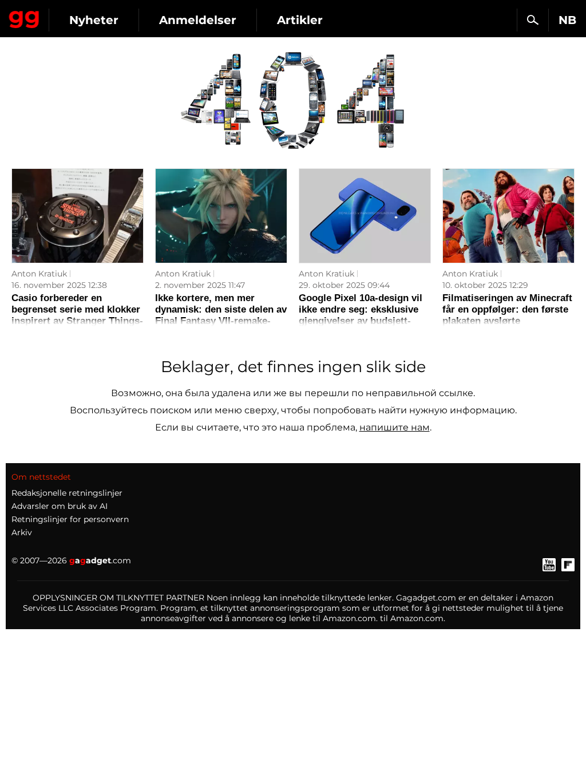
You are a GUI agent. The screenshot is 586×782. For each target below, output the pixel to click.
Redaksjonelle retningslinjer (66, 493)
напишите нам (394, 427)
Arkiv (21, 532)
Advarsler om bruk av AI (59, 506)
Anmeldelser (197, 20)
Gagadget (24, 17)
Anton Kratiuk (39, 273)
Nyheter (93, 20)
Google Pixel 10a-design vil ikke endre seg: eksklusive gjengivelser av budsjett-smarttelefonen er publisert (361, 315)
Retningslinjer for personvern (70, 519)
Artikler (300, 20)
